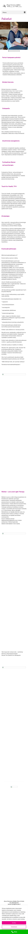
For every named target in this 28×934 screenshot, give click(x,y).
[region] (14, 919)
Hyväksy (14, 923)
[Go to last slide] (0, 36)
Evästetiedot (14, 927)
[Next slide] (27, 36)
